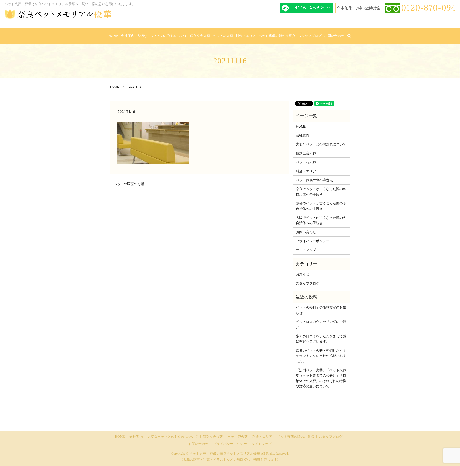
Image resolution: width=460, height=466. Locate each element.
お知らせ (302, 274)
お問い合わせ (334, 36)
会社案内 (127, 36)
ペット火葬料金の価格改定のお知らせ (321, 310)
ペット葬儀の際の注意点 (277, 36)
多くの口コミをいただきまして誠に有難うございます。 (321, 338)
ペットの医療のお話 (129, 184)
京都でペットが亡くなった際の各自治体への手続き (321, 205)
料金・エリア (246, 36)
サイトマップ (306, 250)
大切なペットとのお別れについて (162, 36)
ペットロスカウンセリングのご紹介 (321, 324)
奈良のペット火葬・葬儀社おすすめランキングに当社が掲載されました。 (321, 355)
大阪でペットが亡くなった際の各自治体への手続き (321, 220)
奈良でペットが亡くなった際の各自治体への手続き (321, 191)
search (352, 36)
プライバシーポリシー (312, 241)
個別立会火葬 (200, 36)
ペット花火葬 (223, 36)
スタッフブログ (310, 36)
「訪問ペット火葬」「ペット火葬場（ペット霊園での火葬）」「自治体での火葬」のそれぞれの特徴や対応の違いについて (321, 378)
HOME (113, 36)
